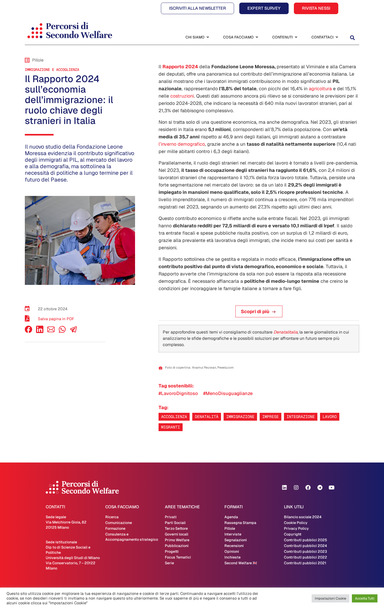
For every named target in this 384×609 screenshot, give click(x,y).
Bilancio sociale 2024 (303, 517)
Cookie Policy (295, 522)
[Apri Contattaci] (337, 37)
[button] (352, 37)
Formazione (115, 528)
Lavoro (330, 416)
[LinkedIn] (39, 331)
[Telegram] (320, 487)
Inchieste (232, 557)
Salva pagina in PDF (56, 318)
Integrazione (301, 416)
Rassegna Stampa (240, 522)
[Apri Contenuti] (296, 37)
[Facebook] (28, 331)
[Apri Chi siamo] (208, 37)
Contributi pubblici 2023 (305, 551)
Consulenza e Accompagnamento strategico (131, 537)
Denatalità (206, 416)
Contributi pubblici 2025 (305, 540)
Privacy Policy (296, 528)
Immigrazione (240, 416)
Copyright (292, 534)
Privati (171, 517)
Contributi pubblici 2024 (305, 545)
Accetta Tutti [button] (364, 598)
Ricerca (112, 517)
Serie (169, 563)
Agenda (231, 517)
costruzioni (182, 96)
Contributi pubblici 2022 (305, 557)
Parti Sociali (175, 522)
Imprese (270, 416)
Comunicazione (118, 522)
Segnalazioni (235, 540)
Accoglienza (174, 416)
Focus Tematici (178, 557)
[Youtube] (331, 487)
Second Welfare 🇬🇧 (240, 563)
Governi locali (176, 534)
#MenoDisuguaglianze (228, 393)
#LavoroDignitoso (178, 393)
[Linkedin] (284, 487)
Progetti (172, 551)
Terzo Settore (176, 528)
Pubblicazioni (177, 545)
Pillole (229, 528)
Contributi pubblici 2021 (305, 563)
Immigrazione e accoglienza (52, 69)
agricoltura (320, 89)
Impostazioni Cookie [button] (330, 598)
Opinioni (231, 551)
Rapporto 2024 (180, 67)
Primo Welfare (177, 540)
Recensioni (234, 545)
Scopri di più (255, 311)
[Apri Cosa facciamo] (257, 37)
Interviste (232, 534)
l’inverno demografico (182, 144)
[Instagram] (296, 487)
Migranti (170, 427)
